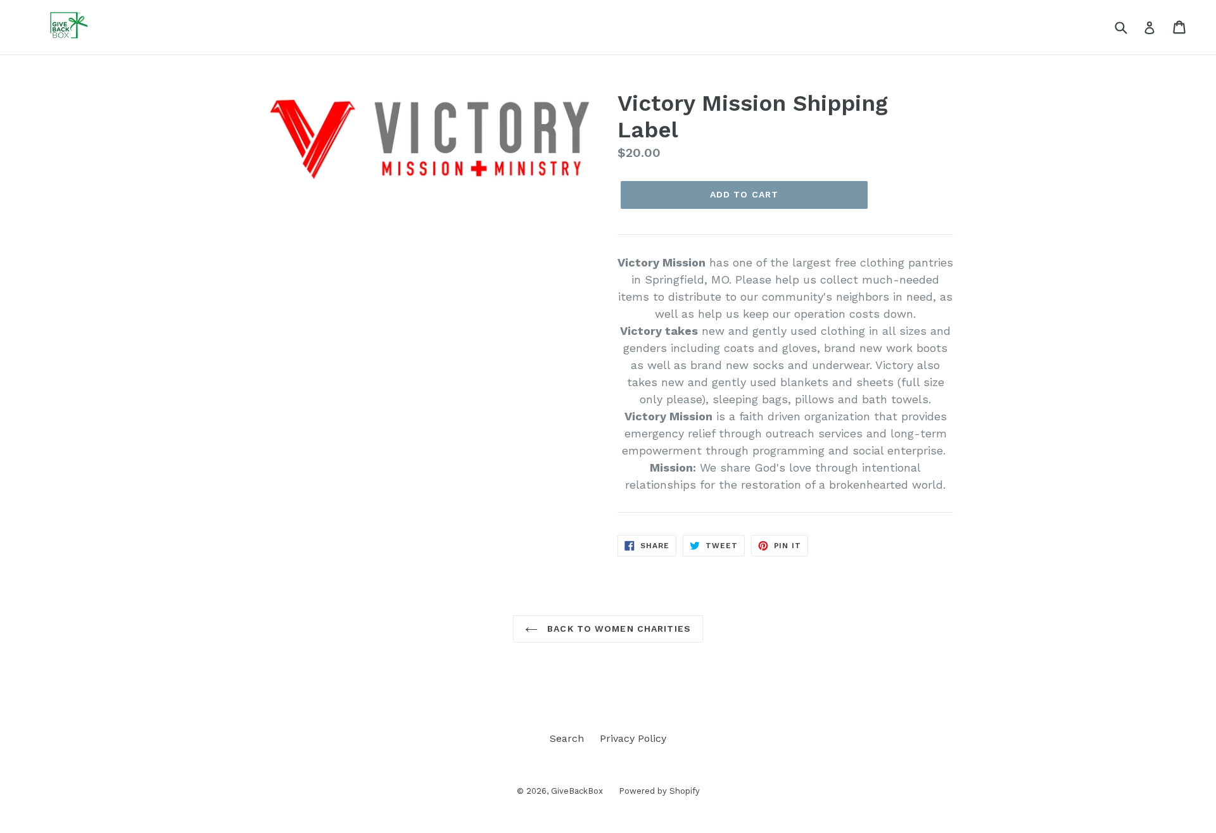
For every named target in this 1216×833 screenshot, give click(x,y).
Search (567, 738)
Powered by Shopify (659, 791)
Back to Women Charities (617, 628)
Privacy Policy (633, 738)
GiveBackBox (577, 791)
